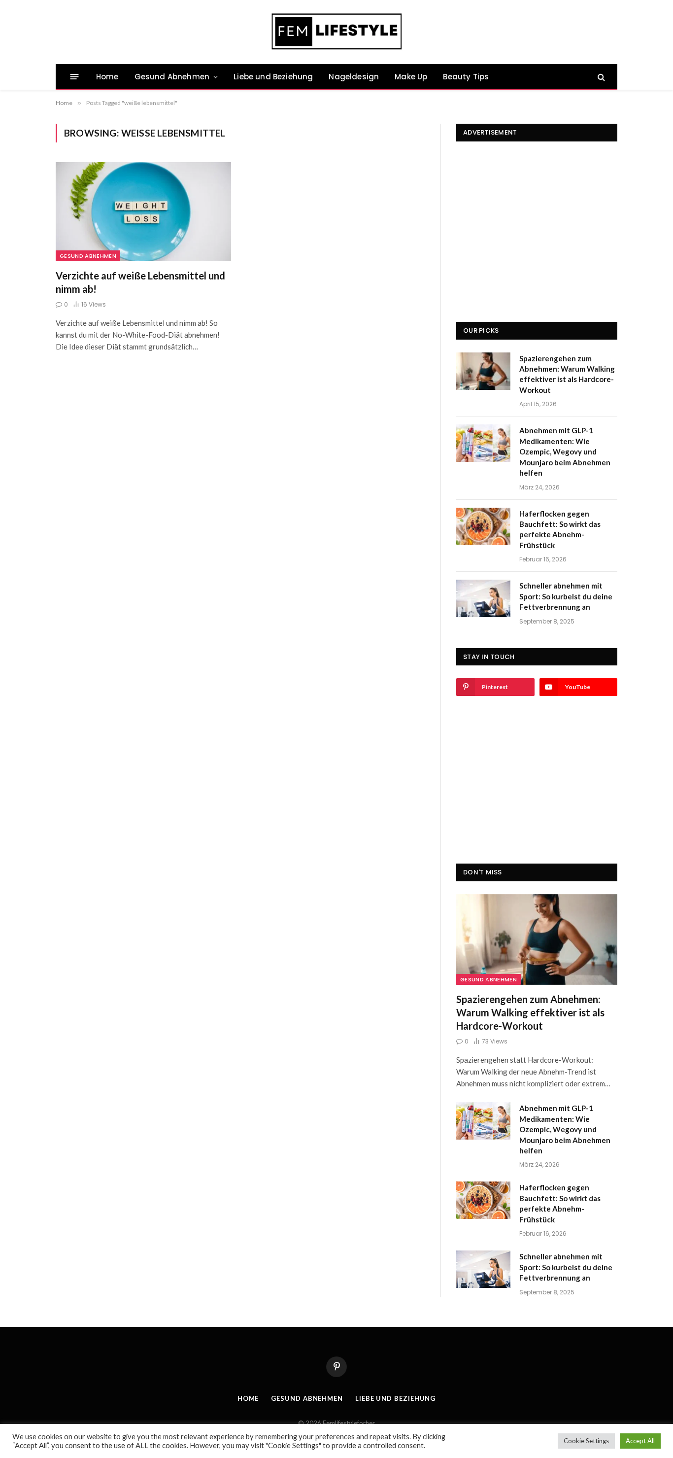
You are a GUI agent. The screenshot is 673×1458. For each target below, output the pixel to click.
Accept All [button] (640, 1441)
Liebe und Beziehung (273, 76)
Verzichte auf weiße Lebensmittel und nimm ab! (140, 282)
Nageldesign (354, 76)
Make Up (411, 76)
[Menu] (74, 76)
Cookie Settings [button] (586, 1441)
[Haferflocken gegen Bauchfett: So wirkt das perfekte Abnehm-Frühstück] (483, 526)
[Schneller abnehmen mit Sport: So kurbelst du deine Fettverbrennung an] (483, 598)
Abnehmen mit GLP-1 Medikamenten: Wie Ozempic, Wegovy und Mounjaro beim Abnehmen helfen (564, 451)
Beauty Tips (466, 76)
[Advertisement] (536, 216)
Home (107, 76)
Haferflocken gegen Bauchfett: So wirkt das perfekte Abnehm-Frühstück (560, 529)
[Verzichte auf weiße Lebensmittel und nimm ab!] (143, 211)
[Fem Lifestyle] (337, 32)
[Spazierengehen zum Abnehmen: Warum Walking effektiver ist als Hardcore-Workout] (483, 371)
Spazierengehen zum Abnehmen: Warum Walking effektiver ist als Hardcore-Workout (567, 374)
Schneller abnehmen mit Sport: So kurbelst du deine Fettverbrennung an (565, 596)
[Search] (600, 77)
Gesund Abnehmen (172, 76)
